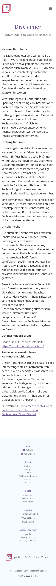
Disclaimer (28, 501)
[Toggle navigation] (50, 8)
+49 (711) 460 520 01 (28, 540)
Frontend (28, 479)
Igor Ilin (28, 534)
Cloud (28, 472)
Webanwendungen (28, 476)
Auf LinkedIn (29, 454)
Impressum (28, 495)
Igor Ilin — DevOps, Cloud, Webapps (32, 557)
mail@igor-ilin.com (28, 537)
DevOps (28, 469)
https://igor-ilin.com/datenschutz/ (23, 346)
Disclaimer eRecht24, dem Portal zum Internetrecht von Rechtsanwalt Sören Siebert (27, 410)
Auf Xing (29, 450)
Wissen (28, 482)
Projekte (28, 466)
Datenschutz (28, 498)
